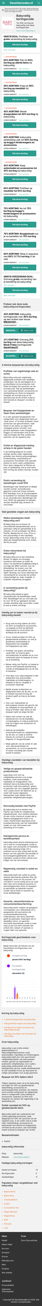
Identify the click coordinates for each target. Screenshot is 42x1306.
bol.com (5, 1248)
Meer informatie (9, 50)
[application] (21, 991)
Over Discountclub (29, 1240)
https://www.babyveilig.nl (25, 31)
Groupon (5, 1252)
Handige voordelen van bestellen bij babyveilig (20, 1035)
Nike (4, 1264)
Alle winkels (7, 1272)
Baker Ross (9, 1195)
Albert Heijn (7, 1244)
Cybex (7, 1203)
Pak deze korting (20, 44)
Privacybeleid (8, 1285)
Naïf (6, 1220)
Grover (5, 1256)
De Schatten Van (11, 1208)
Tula (6, 1228)
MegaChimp (9, 1216)
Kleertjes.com (8, 1260)
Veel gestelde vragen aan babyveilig (20, 1023)
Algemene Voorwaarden (8, 1290)
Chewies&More (11, 1199)
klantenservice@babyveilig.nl (25, 563)
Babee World (9, 1191)
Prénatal (7, 1224)
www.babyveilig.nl (22, 1157)
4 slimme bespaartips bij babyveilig (19, 1019)
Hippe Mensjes (10, 1212)
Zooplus (5, 1268)
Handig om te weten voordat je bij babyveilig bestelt (19, 1028)
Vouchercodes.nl (21, 3)
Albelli (4, 1240)
